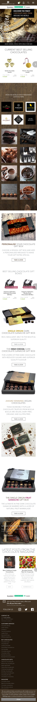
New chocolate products (7, 687)
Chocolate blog (5, 689)
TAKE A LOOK (18, 260)
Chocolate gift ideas (6, 674)
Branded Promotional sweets (8, 656)
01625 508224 (6, 617)
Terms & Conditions (6, 631)
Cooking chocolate (5, 645)
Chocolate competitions (7, 685)
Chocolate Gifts (7, 659)
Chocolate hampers (6, 651)
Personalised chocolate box (7, 647)
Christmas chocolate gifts (7, 669)
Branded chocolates (6, 655)
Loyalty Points (4, 633)
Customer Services (7, 623)
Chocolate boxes (5, 641)
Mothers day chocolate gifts (7, 663)
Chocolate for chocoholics (7, 676)
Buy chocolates (6, 639)
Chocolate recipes (5, 681)
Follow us (8, 609)
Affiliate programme (6, 637)
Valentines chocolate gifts (7, 661)
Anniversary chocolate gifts (7, 673)
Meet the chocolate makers (7, 683)
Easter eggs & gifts (5, 665)
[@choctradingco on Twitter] (26, 609)
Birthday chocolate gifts (6, 671)
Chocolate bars (4, 643)
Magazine (4, 679)
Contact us (3, 629)
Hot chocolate (4, 649)
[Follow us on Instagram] (19, 609)
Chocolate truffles (5, 653)
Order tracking (4, 627)
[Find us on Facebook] (32, 609)
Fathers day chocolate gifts (7, 667)
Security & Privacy (5, 635)
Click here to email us (6, 621)
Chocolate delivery (5, 625)
